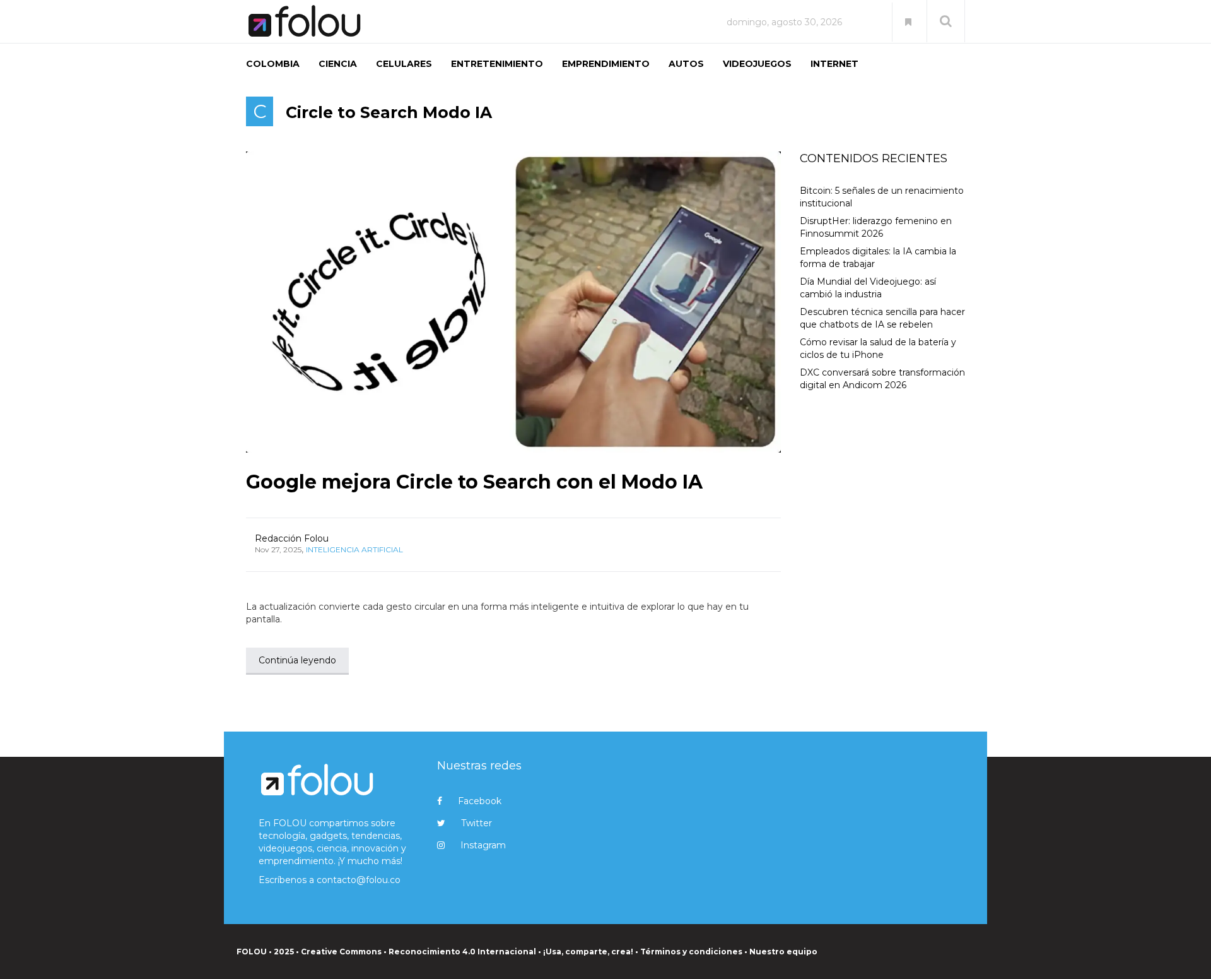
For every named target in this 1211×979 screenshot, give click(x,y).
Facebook (479, 801)
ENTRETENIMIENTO (497, 63)
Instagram (483, 845)
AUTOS (686, 63)
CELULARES (404, 63)
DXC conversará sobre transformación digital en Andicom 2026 (882, 379)
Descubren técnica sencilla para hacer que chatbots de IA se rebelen (882, 318)
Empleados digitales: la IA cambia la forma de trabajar (878, 258)
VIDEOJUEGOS (757, 63)
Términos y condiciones (691, 951)
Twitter (476, 823)
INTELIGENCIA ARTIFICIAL (354, 549)
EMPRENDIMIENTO (606, 63)
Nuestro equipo (783, 951)
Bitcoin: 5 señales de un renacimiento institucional (882, 197)
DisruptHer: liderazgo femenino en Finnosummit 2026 (876, 227)
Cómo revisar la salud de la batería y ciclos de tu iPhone (878, 348)
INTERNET (834, 63)
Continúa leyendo (297, 660)
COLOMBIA (273, 63)
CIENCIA (338, 63)
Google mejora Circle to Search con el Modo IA (474, 482)
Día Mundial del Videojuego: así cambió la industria (868, 288)
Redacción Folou (292, 538)
